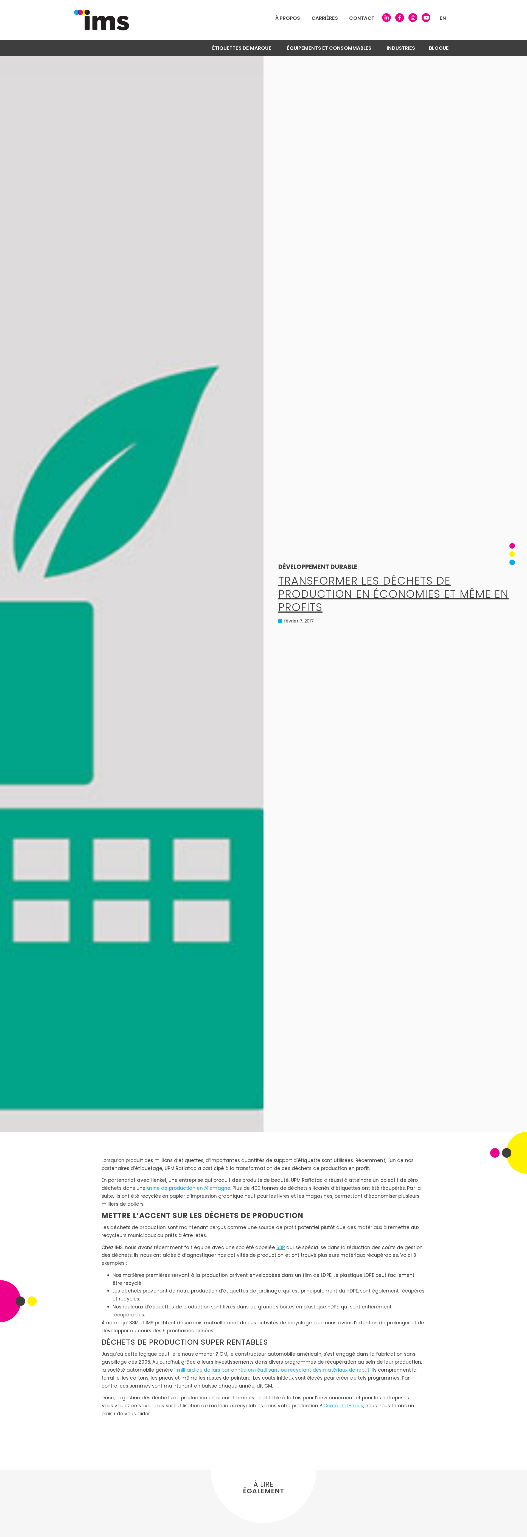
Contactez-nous (343, 1405)
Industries (401, 48)
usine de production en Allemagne (188, 1188)
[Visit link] (215, 20)
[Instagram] (412, 17)
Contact (361, 18)
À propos (287, 18)
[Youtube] (426, 17)
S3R (280, 1247)
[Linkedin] (386, 17)
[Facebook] (399, 17)
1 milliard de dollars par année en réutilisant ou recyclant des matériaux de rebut (271, 1370)
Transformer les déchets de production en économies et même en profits (393, 594)
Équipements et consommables (329, 48)
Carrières (325, 18)
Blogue (439, 48)
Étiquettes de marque (241, 48)
